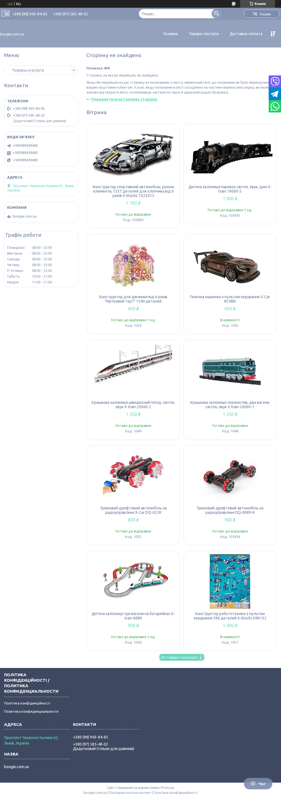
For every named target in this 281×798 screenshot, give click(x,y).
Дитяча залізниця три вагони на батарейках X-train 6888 (133, 615)
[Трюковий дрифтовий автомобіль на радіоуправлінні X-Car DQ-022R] (133, 475)
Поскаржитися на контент (130, 792)
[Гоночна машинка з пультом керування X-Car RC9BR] (230, 264)
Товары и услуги (28, 70)
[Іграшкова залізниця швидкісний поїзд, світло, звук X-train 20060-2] (133, 370)
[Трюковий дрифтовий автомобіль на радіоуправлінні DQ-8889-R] (230, 475)
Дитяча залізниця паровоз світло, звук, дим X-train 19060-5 (230, 189)
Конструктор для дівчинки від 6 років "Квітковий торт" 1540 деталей (133, 299)
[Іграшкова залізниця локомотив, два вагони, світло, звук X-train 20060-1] (230, 370)
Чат (262, 784)
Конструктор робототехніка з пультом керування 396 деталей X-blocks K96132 (230, 615)
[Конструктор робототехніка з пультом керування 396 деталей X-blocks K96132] (230, 581)
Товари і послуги (204, 34)
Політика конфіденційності (27, 703)
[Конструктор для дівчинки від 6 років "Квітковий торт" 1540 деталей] (133, 264)
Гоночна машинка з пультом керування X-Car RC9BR (230, 299)
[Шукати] (216, 13)
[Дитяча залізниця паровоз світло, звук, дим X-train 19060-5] (230, 154)
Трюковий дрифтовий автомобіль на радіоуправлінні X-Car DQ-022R (133, 510)
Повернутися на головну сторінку (124, 99)
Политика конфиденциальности (31, 711)
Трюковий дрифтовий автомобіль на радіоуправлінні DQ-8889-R (229, 510)
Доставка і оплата (246, 34)
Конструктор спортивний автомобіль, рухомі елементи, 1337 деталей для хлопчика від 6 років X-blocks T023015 (133, 191)
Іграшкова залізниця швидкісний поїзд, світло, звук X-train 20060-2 (133, 404)
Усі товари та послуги (179, 657)
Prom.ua (167, 787)
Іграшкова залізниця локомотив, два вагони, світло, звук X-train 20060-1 (230, 404)
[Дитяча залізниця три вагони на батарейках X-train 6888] (133, 581)
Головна (170, 34)
